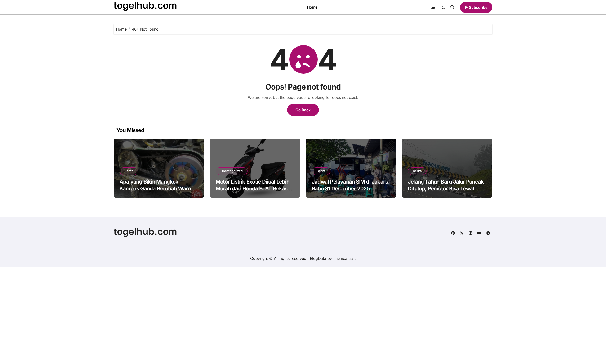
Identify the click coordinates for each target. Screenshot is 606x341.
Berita (129, 171)
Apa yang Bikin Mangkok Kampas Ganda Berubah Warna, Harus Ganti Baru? (157, 188)
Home (312, 7)
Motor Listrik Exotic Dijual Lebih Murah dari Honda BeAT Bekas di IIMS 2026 (254, 188)
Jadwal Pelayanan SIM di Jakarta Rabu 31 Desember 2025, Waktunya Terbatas (351, 188)
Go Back (303, 110)
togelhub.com (145, 231)
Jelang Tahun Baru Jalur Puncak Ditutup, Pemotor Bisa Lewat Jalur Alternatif (446, 188)
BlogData (318, 258)
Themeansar (344, 258)
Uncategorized (232, 171)
